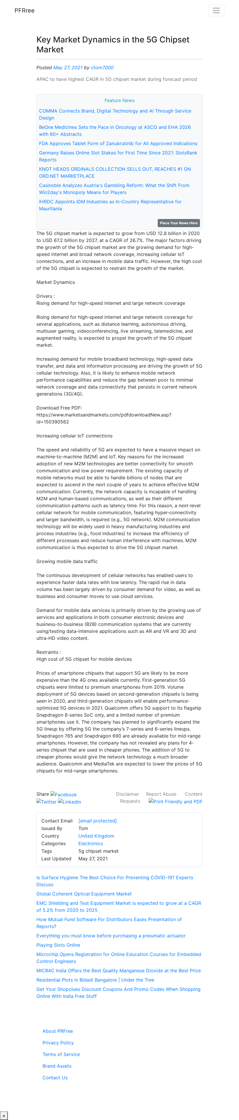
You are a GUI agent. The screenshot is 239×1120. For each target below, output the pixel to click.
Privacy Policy (58, 1043)
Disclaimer (127, 794)
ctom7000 (102, 67)
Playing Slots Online (58, 945)
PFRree (25, 10)
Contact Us (55, 1077)
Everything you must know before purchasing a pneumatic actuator (111, 936)
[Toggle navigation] (216, 10)
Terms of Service (61, 1054)
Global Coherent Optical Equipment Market (84, 894)
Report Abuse (161, 794)
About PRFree (58, 1031)
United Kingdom (96, 836)
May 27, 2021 (67, 67)
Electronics (90, 843)
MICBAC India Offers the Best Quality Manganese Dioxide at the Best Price (118, 970)
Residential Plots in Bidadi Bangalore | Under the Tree (95, 980)
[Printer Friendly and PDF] (176, 801)
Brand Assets (57, 1066)
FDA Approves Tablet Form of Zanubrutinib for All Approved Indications (118, 143)
